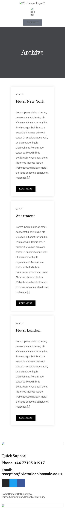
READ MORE (25, 189)
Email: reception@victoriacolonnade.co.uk (32, 472)
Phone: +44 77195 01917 (23, 463)
